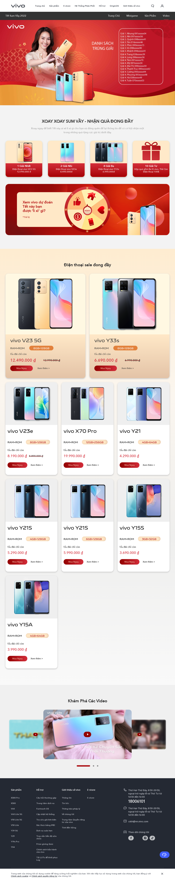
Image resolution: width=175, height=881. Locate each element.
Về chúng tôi (68, 814)
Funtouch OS (42, 809)
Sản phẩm (54, 6)
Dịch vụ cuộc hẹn (44, 830)
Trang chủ (40, 6)
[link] (18, 6)
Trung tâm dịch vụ (45, 803)
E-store (66, 6)
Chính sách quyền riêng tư (44, 876)
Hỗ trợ (102, 6)
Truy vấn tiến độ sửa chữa (46, 837)
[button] (152, 6)
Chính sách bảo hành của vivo (46, 850)
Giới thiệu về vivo (131, 6)
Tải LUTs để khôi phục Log (47, 858)
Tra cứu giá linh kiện (46, 819)
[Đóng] (162, 874)
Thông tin (67, 798)
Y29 (13, 836)
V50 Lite (15, 825)
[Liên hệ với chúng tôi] (165, 854)
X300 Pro (15, 798)
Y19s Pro (15, 841)
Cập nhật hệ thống (45, 814)
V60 (13, 809)
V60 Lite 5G (16, 814)
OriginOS (114, 6)
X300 (13, 803)
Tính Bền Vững (69, 827)
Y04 (13, 847)
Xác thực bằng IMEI (45, 825)
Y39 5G (14, 830)
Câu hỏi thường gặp (46, 798)
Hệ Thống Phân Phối (85, 6)
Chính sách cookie (19, 876)
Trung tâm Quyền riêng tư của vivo (73, 820)
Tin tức (65, 803)
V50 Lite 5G (16, 819)
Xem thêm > (43, 368)
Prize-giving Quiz (44, 844)
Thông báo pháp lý (71, 809)
